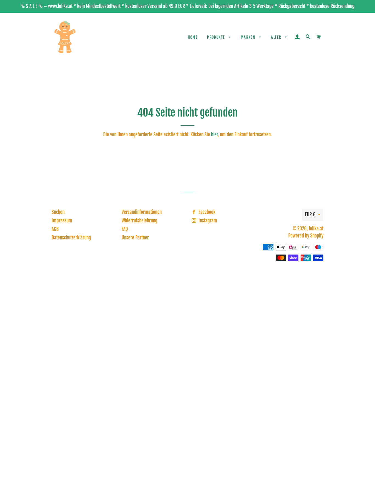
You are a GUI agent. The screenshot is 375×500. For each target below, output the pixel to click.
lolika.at (316, 228)
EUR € (310, 214)
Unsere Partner (135, 238)
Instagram (207, 220)
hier (214, 134)
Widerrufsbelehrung (139, 220)
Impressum (62, 220)
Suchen (58, 212)
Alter (276, 37)
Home (193, 37)
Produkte (216, 37)
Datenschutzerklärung (71, 238)
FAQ (125, 229)
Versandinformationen (142, 212)
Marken (249, 37)
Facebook (206, 212)
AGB (55, 229)
